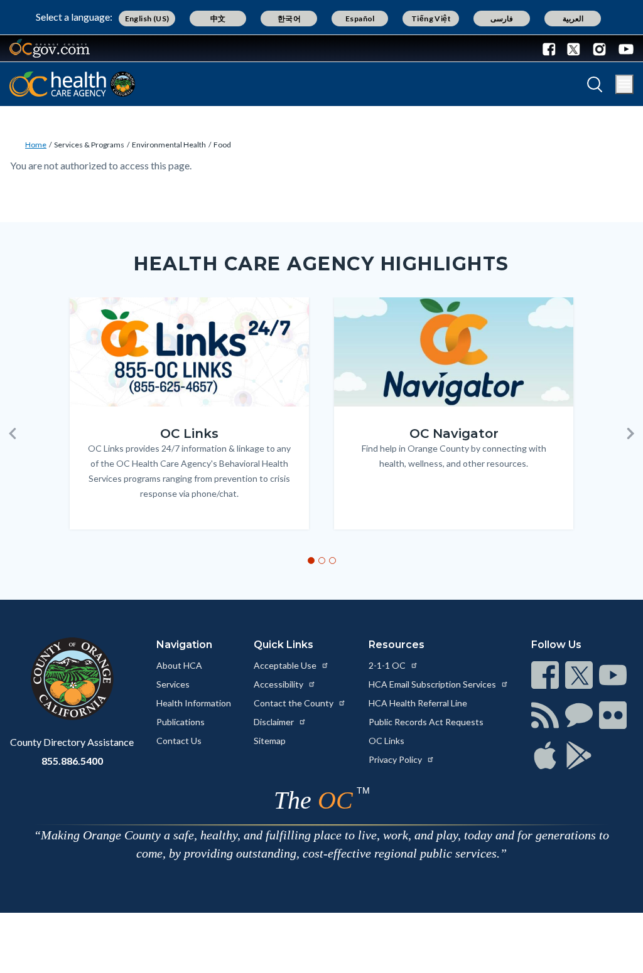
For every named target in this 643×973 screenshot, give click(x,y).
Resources (396, 645)
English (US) (147, 18)
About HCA (179, 665)
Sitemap (270, 740)
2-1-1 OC (388, 665)
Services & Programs (89, 144)
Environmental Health (169, 144)
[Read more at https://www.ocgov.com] (72, 678)
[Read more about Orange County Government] (49, 48)
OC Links (386, 740)
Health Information (193, 703)
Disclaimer (275, 721)
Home (35, 144)
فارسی (501, 18)
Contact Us (179, 740)
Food (222, 144)
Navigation (184, 645)
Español (360, 18)
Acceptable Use (286, 665)
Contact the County (294, 703)
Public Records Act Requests (426, 721)
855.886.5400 (72, 761)
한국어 (289, 18)
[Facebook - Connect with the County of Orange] (552, 48)
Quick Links (283, 645)
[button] (12, 433)
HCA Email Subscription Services (433, 684)
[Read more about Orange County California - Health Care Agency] (72, 84)
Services (173, 684)
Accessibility (279, 684)
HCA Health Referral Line (418, 703)
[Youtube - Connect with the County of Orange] (623, 48)
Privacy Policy (396, 759)
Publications (180, 721)
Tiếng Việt (431, 18)
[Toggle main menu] (624, 84)
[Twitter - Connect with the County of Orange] (573, 48)
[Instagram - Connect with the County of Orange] (599, 48)
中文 (218, 18)
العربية (573, 18)
